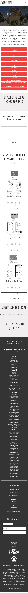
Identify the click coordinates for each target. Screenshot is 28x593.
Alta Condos (14, 394)
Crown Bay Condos (14, 461)
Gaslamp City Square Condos (14, 424)
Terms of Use (18, 588)
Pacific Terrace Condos (14, 469)
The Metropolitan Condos (14, 418)
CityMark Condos (14, 376)
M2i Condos (14, 402)
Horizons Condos (14, 464)
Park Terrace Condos (14, 409)
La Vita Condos (14, 442)
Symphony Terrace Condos (14, 388)
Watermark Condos (14, 476)
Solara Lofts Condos (14, 385)
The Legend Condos (14, 413)
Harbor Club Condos (14, 463)
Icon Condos (14, 400)
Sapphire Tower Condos (14, 363)
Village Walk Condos (14, 449)
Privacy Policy (13, 588)
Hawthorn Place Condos (14, 440)
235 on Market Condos (14, 454)
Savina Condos (14, 364)
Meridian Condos (14, 467)
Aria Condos (14, 373)
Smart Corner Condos (14, 412)
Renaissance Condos (14, 475)
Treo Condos (14, 367)
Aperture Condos (14, 435)
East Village (14, 392)
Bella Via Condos (14, 436)
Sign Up (14, 142)
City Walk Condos (14, 457)
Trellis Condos (14, 427)
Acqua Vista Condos (14, 433)
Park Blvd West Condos (14, 407)
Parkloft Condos (14, 410)
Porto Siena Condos (14, 448)
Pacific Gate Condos (14, 361)
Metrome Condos (14, 403)
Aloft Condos (14, 372)
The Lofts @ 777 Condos (14, 415)
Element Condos (14, 397)
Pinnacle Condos (14, 473)
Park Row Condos (14, 472)
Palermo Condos (14, 443)
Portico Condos (14, 446)
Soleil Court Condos (14, 386)
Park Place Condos (14, 470)
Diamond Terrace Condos (14, 396)
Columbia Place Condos (14, 460)
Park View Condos (14, 384)
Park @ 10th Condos (14, 382)
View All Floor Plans (14, 298)
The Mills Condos (14, 389)
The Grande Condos (14, 366)
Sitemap (8, 588)
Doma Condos (14, 439)
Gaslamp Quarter (14, 422)
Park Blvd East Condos (14, 406)
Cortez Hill (14, 370)
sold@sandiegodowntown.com (14, 511)
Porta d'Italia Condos (14, 445)
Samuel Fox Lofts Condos (14, 425)
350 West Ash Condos (14, 432)
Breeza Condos (14, 438)
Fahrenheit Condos (14, 399)
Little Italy (14, 430)
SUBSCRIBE (14, 537)
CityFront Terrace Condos (14, 458)
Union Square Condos (14, 419)
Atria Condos (14, 455)
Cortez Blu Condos (14, 378)
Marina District (14, 452)
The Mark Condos (14, 416)
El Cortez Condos (14, 381)
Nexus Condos (14, 404)
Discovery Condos (14, 379)
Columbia (14, 356)
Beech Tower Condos (14, 375)
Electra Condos (14, 360)
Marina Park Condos (14, 466)
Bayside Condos (14, 358)
